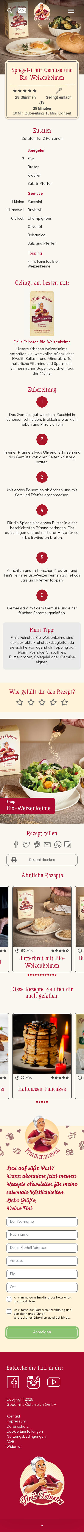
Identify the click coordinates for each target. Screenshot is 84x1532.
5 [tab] (38, 975)
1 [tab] (28, 975)
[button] (42, 1525)
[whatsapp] (58, 845)
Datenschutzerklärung (50, 1310)
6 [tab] (41, 975)
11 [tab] (53, 975)
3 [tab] (33, 975)
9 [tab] (48, 975)
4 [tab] (36, 975)
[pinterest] (37, 845)
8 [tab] (46, 975)
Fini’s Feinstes (42, 11)
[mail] (47, 845)
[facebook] (16, 845)
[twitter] (26, 845)
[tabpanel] (42, 929)
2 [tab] (31, 975)
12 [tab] (55, 975)
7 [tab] (43, 975)
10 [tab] (50, 975)
